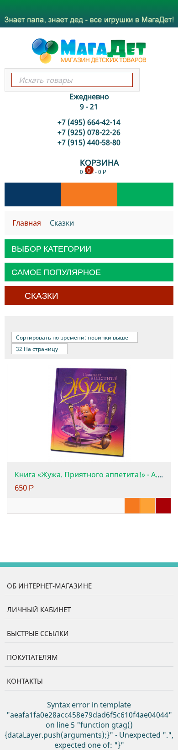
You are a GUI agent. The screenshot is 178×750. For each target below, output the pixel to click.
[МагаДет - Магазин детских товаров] (89, 50)
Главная (26, 223)
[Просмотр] (132, 505)
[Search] (125, 80)
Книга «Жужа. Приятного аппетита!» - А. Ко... (94, 474)
